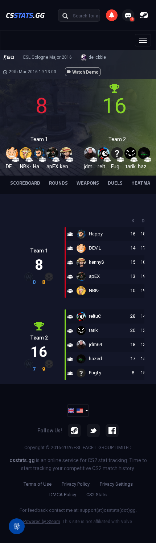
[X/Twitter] (93, 430)
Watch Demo (85, 72)
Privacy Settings (116, 484)
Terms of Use (38, 484)
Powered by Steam (41, 521)
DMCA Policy (62, 494)
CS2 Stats (96, 494)
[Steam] (74, 430)
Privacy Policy (76, 484)
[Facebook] (112, 430)
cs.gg (25, 15)
